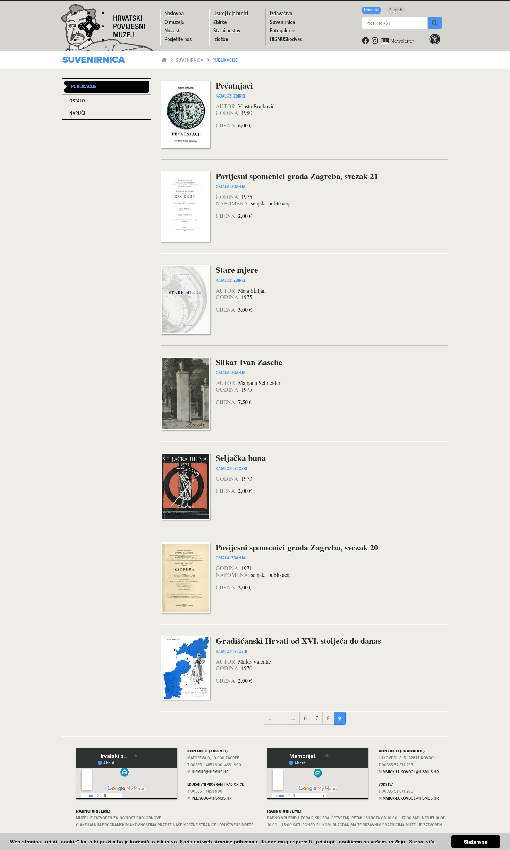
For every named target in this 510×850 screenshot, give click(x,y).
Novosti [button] (172, 30)
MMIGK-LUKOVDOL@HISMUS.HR (411, 772)
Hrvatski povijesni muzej (109, 29)
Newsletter (401, 40)
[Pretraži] (434, 23)
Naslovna (174, 13)
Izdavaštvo (281, 13)
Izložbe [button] (220, 39)
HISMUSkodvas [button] (286, 39)
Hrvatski (371, 10)
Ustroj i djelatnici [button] (230, 13)
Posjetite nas (178, 39)
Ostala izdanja (230, 187)
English (395, 10)
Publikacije (225, 60)
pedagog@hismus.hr (212, 798)
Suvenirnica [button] (282, 22)
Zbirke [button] (220, 22)
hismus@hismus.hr (210, 772)
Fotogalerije (282, 30)
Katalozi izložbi (231, 469)
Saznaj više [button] (422, 841)
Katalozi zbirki (230, 96)
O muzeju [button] (174, 22)
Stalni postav (226, 30)
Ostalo (77, 101)
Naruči (77, 113)
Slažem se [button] (475, 841)
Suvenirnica (190, 60)
